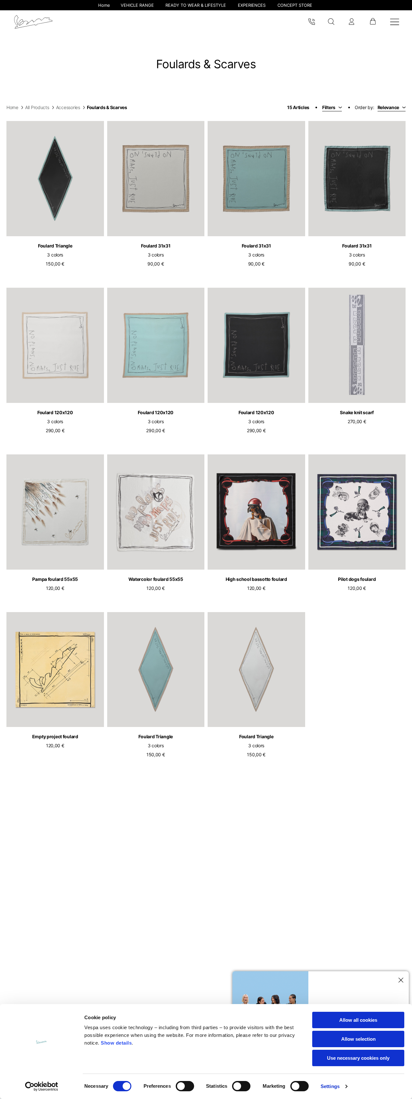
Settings (330, 1086)
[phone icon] (311, 22)
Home (12, 107)
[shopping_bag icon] (372, 22)
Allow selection (358, 1039)
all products (37, 107)
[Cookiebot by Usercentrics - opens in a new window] (42, 1086)
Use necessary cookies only (358, 1058)
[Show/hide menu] (394, 22)
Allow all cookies (358, 1020)
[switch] (185, 1086)
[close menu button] (399, 980)
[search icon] (331, 22)
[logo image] (33, 22)
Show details (116, 1043)
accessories (68, 107)
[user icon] (351, 22)
